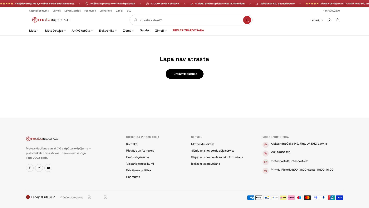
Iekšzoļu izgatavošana (205, 163)
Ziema (127, 30)
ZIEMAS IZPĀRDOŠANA (188, 30)
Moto (32, 30)
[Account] (329, 20)
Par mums (90, 10)
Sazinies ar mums (39, 10)
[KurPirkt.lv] (111, 197)
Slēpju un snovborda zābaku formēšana (217, 157)
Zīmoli (119, 10)
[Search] (247, 20)
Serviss (56, 10)
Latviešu (315, 20)
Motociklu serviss (202, 144)
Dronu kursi (106, 10)
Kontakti (132, 144)
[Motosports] (42, 138)
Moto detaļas (54, 30)
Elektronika (106, 30)
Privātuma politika (138, 170)
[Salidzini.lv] (95, 197)
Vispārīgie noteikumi (140, 163)
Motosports (76, 197)
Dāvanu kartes (72, 10)
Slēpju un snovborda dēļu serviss (212, 150)
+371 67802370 (331, 10)
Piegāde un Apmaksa (140, 150)
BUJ (129, 10)
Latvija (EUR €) (41, 197)
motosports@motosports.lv (289, 161)
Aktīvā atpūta (81, 30)
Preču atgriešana (137, 157)
